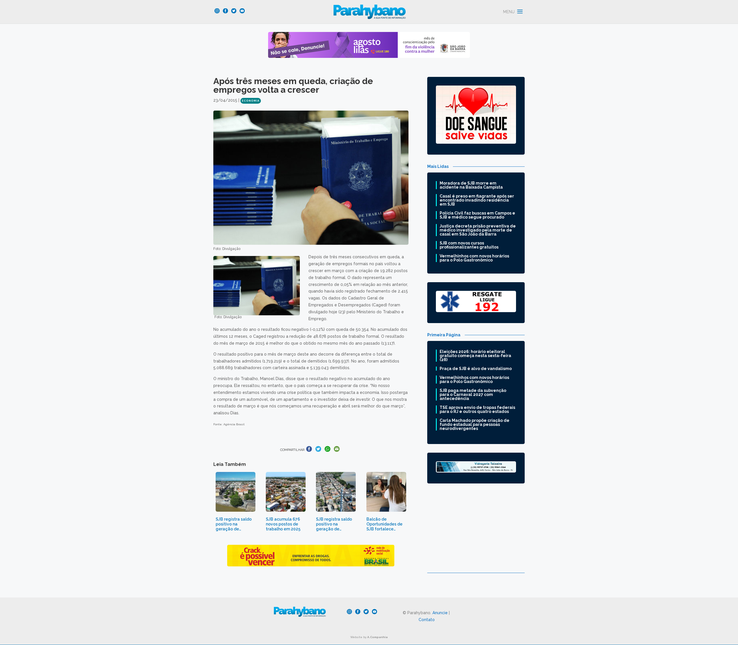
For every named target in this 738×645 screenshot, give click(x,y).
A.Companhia (377, 637)
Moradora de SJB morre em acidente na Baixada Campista (471, 185)
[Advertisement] (476, 532)
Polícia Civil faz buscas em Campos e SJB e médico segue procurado (477, 215)
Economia (250, 100)
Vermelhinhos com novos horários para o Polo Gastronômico (474, 258)
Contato (427, 619)
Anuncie (440, 612)
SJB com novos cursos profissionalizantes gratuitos (469, 245)
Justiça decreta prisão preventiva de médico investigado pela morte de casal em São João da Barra (478, 230)
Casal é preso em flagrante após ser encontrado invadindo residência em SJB (477, 200)
